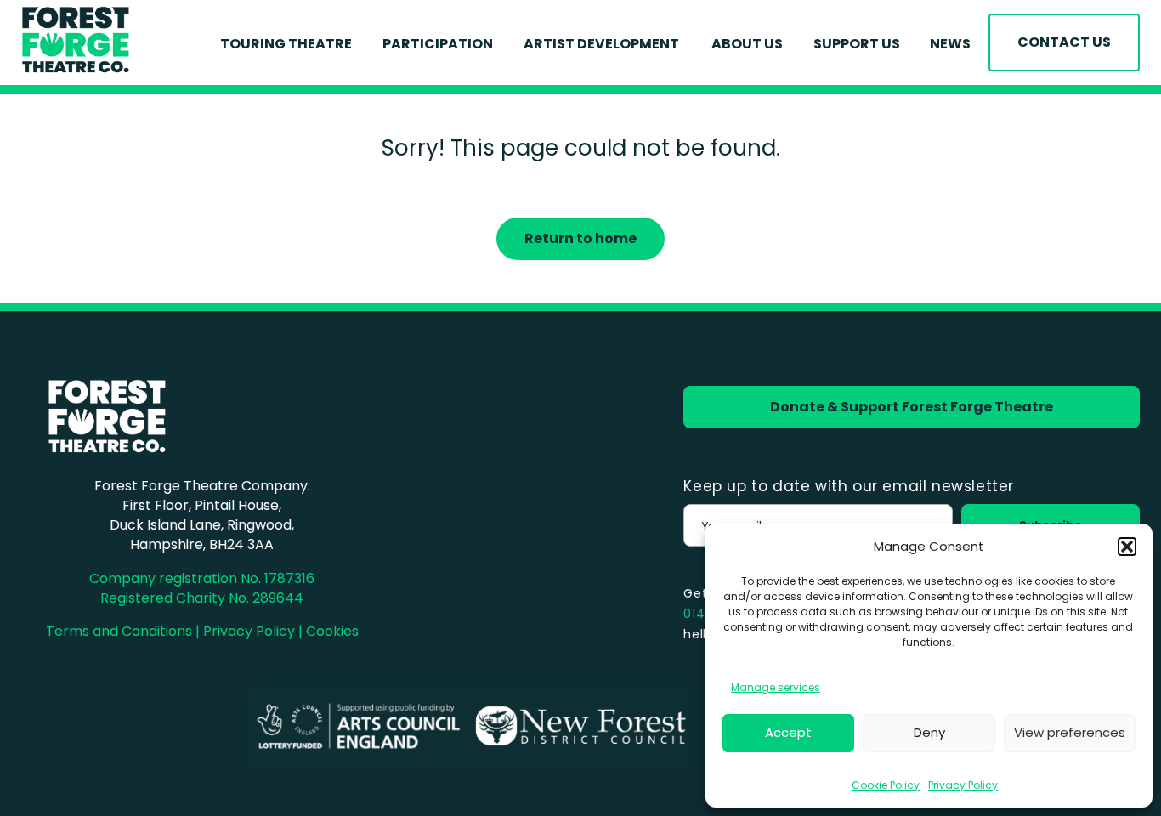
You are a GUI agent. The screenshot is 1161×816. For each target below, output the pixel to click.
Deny (929, 732)
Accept (788, 732)
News (950, 44)
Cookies (332, 631)
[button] (1127, 546)
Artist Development (603, 44)
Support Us (856, 44)
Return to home (580, 238)
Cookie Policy (886, 785)
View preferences (1069, 732)
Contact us (1064, 42)
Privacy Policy (963, 785)
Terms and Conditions (119, 631)
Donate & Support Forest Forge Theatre (911, 406)
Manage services (775, 687)
